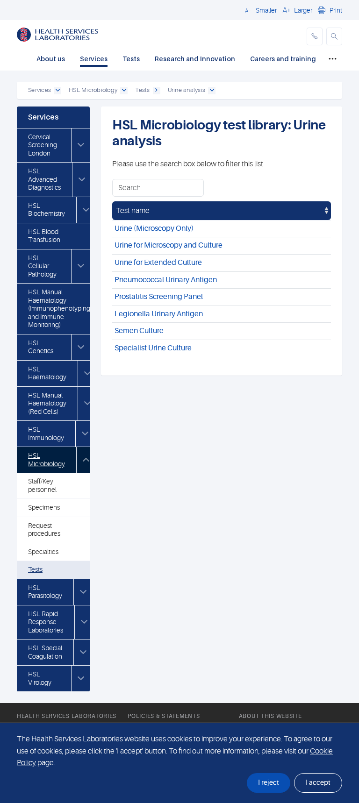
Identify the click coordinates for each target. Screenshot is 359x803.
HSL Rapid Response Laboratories (45, 622)
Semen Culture (139, 331)
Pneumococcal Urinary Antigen (166, 280)
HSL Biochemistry (46, 210)
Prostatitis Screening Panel (159, 296)
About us (50, 59)
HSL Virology (39, 678)
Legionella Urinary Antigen (159, 314)
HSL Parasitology (45, 592)
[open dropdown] (57, 90)
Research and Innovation (195, 59)
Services (94, 59)
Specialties (43, 551)
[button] (259, 10)
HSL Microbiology (46, 460)
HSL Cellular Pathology (42, 266)
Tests (131, 59)
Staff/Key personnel (42, 485)
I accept (318, 783)
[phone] (315, 36)
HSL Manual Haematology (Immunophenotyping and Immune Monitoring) (59, 308)
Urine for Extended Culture (158, 262)
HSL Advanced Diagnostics (44, 179)
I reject (268, 783)
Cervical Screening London (42, 145)
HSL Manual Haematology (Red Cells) (47, 403)
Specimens (44, 507)
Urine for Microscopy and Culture (169, 245)
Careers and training (283, 59)
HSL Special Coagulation (45, 652)
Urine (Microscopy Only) (154, 228)
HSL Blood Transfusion (44, 236)
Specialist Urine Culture (153, 348)
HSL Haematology (47, 373)
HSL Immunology (46, 433)
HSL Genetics (40, 347)
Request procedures (44, 530)
